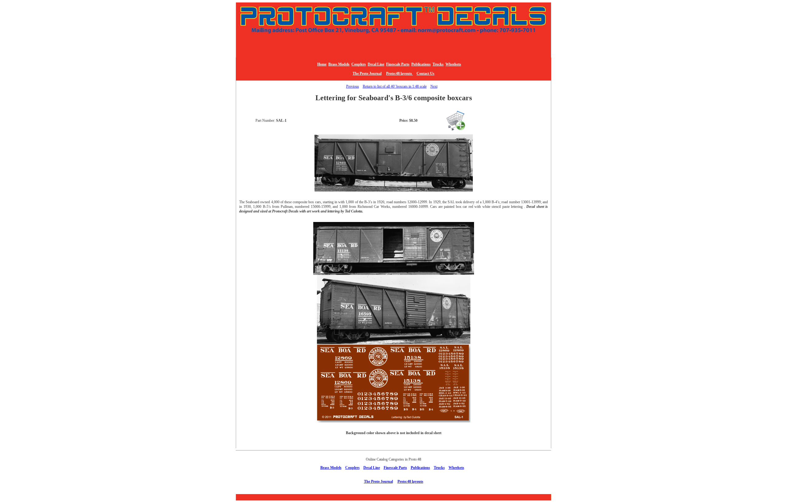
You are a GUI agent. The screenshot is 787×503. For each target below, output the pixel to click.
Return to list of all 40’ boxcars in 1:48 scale (395, 86)
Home (321, 64)
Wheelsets (453, 64)
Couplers (358, 64)
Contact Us (425, 73)
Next (433, 86)
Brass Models (339, 64)
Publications (421, 64)
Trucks (438, 64)
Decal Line (376, 64)
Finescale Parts (397, 64)
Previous (352, 86)
